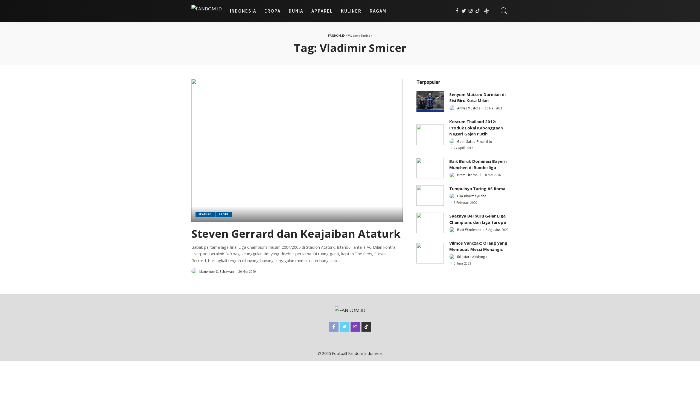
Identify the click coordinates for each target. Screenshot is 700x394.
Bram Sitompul (469, 175)
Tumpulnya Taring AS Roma (477, 188)
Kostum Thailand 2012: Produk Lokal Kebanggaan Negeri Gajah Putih (476, 128)
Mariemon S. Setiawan (216, 271)
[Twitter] (463, 11)
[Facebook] (457, 11)
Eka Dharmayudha (471, 196)
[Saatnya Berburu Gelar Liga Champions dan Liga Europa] (430, 223)
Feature (205, 214)
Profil (224, 214)
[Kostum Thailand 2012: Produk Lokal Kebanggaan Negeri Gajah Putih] (430, 134)
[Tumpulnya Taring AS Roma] (430, 195)
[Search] (504, 11)
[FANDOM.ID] (206, 11)
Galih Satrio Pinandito (474, 141)
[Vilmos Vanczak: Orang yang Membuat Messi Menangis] (430, 253)
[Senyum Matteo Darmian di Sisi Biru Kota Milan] (430, 101)
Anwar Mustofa (468, 108)
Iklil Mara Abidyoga (472, 257)
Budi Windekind (469, 229)
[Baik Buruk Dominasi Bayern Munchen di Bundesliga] (430, 168)
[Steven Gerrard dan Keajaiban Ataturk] (297, 150)
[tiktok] (477, 11)
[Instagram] (470, 11)
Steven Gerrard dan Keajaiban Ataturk (296, 233)
